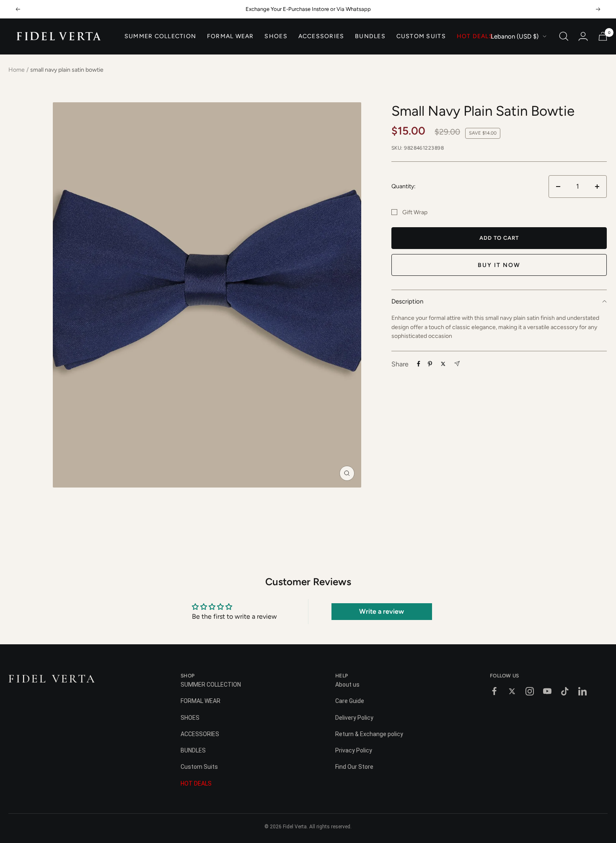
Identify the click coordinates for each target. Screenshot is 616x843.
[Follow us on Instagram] (529, 691)
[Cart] (603, 36)
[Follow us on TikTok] (564, 691)
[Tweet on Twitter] (443, 364)
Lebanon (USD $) (514, 36)
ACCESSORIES (321, 36)
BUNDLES (370, 36)
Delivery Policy (354, 717)
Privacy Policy (353, 750)
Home (16, 69)
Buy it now (499, 265)
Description (407, 301)
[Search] (564, 36)
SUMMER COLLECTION (160, 36)
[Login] (583, 36)
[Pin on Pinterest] (430, 364)
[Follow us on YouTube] (547, 691)
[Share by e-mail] (457, 363)
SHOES (275, 36)
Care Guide (349, 701)
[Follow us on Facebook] (494, 691)
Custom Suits (421, 36)
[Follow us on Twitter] (512, 691)
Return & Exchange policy (369, 734)
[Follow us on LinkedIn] (582, 691)
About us (347, 684)
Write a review (381, 611)
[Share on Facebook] (418, 364)
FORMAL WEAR (230, 36)
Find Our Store (354, 766)
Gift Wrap (414, 212)
